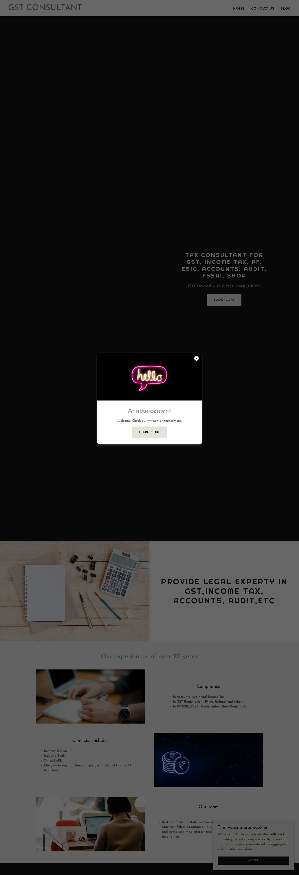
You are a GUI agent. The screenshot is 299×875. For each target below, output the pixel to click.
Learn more (149, 432)
